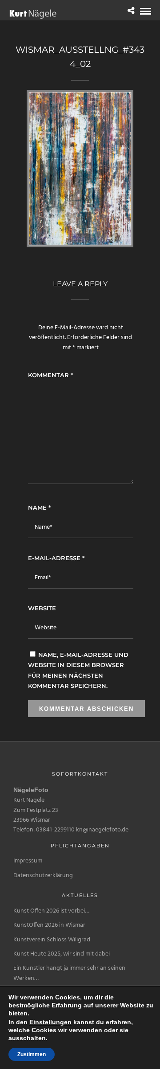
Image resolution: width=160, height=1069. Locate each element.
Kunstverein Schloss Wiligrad (51, 940)
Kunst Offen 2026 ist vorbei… (51, 911)
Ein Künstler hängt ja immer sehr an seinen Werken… (69, 973)
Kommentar (50, 374)
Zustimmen (31, 1054)
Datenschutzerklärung (43, 875)
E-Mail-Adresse (56, 558)
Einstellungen (50, 1022)
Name (39, 507)
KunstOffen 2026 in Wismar (49, 925)
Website (42, 608)
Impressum (27, 861)
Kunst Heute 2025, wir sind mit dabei (61, 954)
